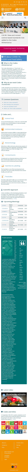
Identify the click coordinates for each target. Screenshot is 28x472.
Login (5, 459)
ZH (17, 2)
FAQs (3, 447)
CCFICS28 (4, 214)
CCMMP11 (4, 211)
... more (6, 79)
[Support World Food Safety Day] (13, 13)
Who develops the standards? (11, 104)
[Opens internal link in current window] (2, 118)
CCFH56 (4, 225)
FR (21, 2)
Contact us (4, 445)
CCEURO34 (5, 208)
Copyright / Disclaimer (6, 456)
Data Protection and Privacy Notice (9, 452)
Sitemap (18, 445)
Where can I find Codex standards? (13, 108)
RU (24, 2)
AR (14, 2)
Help (17, 447)
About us (4, 442)
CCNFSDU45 (5, 220)
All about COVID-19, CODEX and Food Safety (12, 58)
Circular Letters (19, 442)
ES (26, 2)
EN (19, 2)
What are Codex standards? (11, 102)
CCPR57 (4, 205)
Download (4, 381)
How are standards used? (10, 106)
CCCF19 (4, 217)
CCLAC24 (4, 229)
